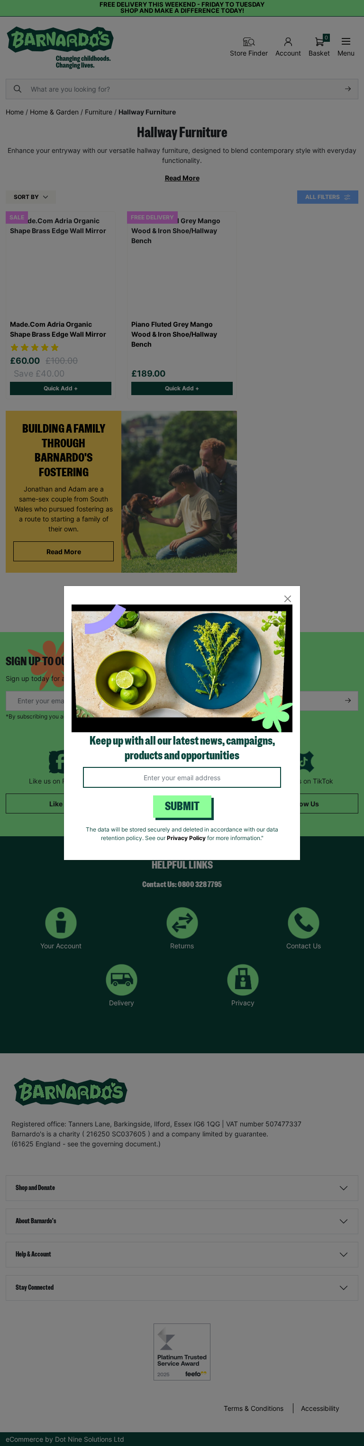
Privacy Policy (186, 837)
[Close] (287, 599)
